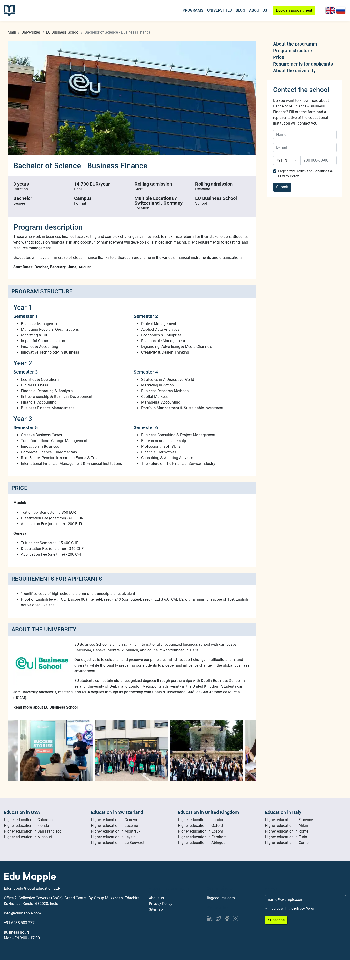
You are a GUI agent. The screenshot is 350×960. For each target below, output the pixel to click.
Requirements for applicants (303, 64)
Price (278, 57)
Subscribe (276, 920)
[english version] (330, 10)
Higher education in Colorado (28, 820)
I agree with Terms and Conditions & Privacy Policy (305, 173)
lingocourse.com (221, 898)
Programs (193, 10)
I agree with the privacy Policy (292, 908)
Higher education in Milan (286, 825)
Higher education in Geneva (114, 820)
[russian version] (340, 10)
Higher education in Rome (286, 831)
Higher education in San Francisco (32, 831)
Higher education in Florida (26, 825)
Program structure (292, 50)
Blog (240, 10)
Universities (219, 10)
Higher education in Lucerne (114, 825)
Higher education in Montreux (115, 831)
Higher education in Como (287, 842)
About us (156, 898)
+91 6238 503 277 (19, 922)
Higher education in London (201, 820)
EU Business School (62, 32)
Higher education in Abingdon (203, 842)
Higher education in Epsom (200, 831)
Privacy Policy (160, 903)
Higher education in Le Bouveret (117, 842)
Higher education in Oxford (200, 825)
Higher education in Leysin (113, 837)
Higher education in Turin (286, 837)
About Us (258, 10)
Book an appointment (294, 10)
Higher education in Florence (289, 820)
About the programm (295, 44)
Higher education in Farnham (202, 837)
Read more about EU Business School (45, 707)
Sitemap (156, 909)
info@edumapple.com (22, 913)
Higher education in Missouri (28, 837)
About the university (294, 70)
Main (12, 32)
